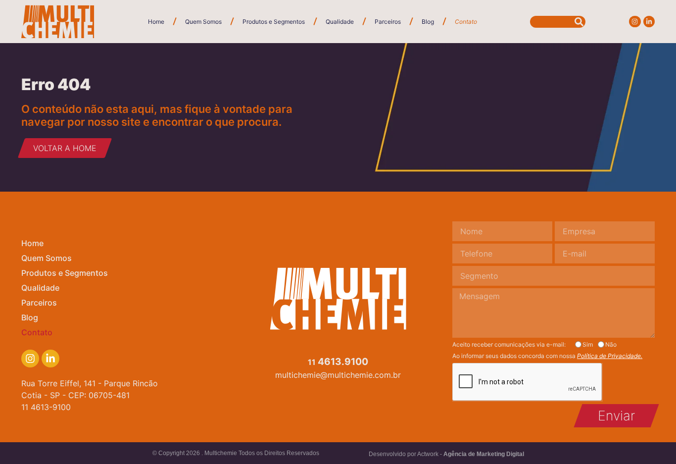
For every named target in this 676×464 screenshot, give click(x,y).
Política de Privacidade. (609, 356)
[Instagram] (634, 21)
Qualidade (340, 21)
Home (156, 21)
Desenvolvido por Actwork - (446, 454)
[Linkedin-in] (649, 21)
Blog (428, 21)
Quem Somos (203, 21)
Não (611, 345)
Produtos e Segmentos (273, 21)
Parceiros (388, 21)
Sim (587, 345)
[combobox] (557, 22)
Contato (466, 21)
